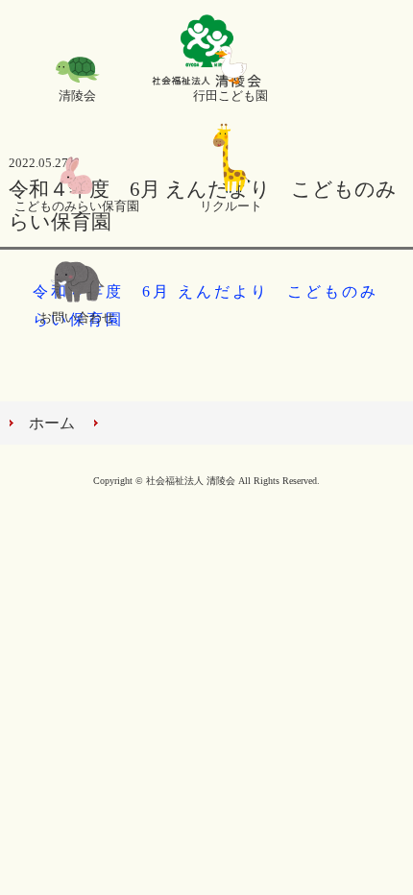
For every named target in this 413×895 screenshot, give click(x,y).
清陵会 (77, 96)
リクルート (231, 206)
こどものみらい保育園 (76, 206)
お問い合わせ (76, 318)
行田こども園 (230, 96)
